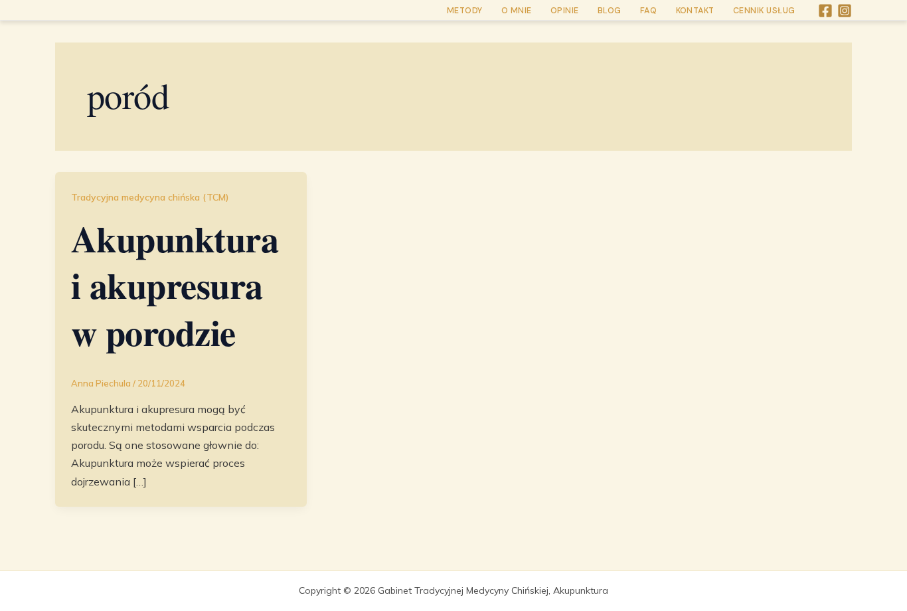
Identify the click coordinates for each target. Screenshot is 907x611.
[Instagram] (844, 10)
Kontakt (695, 11)
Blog (609, 11)
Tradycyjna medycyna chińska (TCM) (150, 197)
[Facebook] (825, 10)
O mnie (516, 11)
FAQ (648, 11)
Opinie (564, 11)
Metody (465, 11)
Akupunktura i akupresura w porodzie (174, 285)
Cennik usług (764, 11)
